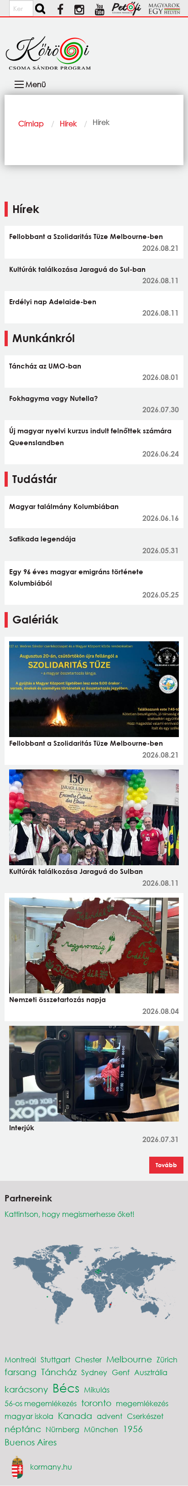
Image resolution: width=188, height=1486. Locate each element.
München (101, 1429)
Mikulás (97, 1389)
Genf (121, 1372)
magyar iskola (29, 1416)
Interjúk (21, 1127)
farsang (21, 1371)
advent (109, 1416)
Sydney (94, 1372)
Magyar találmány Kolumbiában (64, 506)
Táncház (59, 1371)
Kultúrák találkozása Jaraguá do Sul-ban (77, 269)
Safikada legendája (42, 539)
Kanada (75, 1415)
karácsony (26, 1389)
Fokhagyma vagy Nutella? (53, 398)
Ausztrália (150, 1372)
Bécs (65, 1387)
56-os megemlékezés (41, 1403)
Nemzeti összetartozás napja (57, 999)
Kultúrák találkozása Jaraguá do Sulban (76, 871)
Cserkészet (145, 1416)
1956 (133, 1429)
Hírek (68, 123)
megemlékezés (142, 1403)
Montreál (20, 1359)
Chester (88, 1359)
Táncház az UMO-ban (45, 366)
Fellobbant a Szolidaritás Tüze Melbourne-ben (86, 236)
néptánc (23, 1429)
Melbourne (129, 1359)
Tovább (166, 1165)
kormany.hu (51, 1466)
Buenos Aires (31, 1442)
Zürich (167, 1359)
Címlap (31, 123)
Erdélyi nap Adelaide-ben (52, 301)
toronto (96, 1403)
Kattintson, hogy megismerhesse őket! (70, 1214)
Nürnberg (62, 1429)
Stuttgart (55, 1359)
